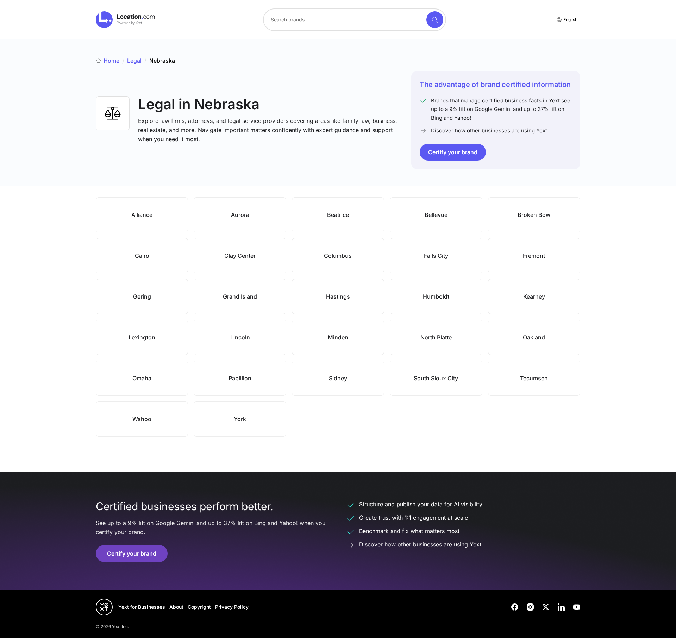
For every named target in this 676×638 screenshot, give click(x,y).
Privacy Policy (232, 607)
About (176, 607)
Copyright (199, 607)
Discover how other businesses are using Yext (489, 130)
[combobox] (354, 19)
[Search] (434, 19)
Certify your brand (452, 152)
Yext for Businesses (141, 607)
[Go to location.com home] (125, 19)
